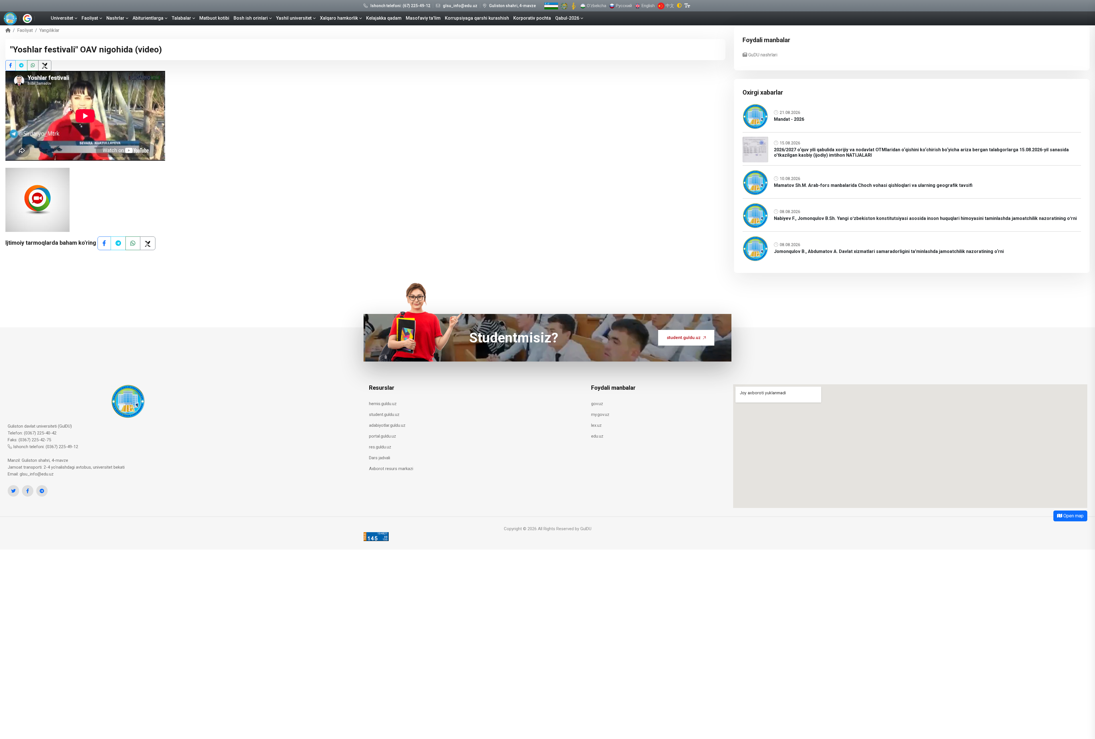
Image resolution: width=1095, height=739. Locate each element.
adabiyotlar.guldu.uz (387, 425)
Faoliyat (90, 18)
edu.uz (597, 436)
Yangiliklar (49, 30)
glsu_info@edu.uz (460, 5)
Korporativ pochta (532, 18)
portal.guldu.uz (382, 436)
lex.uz (596, 425)
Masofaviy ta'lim (423, 18)
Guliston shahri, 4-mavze (512, 5)
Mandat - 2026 (789, 119)
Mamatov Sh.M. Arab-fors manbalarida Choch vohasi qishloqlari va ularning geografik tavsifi (873, 185)
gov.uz (597, 403)
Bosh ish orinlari (251, 18)
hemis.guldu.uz (383, 403)
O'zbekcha (596, 5)
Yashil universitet (294, 18)
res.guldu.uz (380, 447)
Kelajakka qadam (384, 18)
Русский (623, 5)
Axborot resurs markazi (391, 468)
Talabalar (181, 18)
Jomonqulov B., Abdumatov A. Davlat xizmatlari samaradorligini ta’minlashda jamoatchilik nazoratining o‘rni (889, 251)
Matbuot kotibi (214, 18)
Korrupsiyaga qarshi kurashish (477, 18)
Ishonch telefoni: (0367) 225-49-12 (45, 446)
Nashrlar (115, 18)
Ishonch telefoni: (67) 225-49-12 (400, 5)
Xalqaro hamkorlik (339, 18)
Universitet (62, 18)
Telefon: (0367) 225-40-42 (32, 433)
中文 (669, 5)
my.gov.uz (600, 414)
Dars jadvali (379, 457)
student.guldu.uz (684, 337)
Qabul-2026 (567, 18)
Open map (1073, 515)
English (647, 5)
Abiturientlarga (148, 18)
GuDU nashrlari (762, 55)
